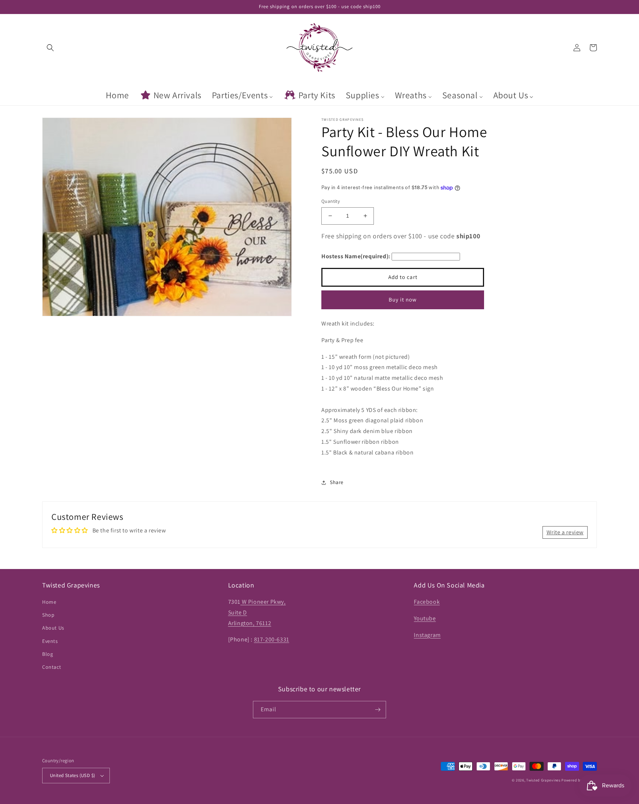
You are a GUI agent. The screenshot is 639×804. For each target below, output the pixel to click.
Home (49, 602)
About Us (53, 627)
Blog (47, 654)
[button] (50, 48)
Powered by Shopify (579, 780)
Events (50, 641)
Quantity (330, 201)
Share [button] (337, 482)
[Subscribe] (377, 709)
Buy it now (403, 299)
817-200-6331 (271, 639)
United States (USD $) (72, 775)
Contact (51, 667)
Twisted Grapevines (543, 780)
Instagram (427, 635)
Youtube (425, 618)
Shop (48, 614)
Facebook (427, 602)
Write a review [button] (565, 532)
